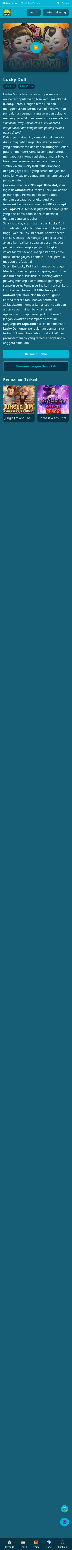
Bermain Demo (36, 354)
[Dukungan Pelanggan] (64, 1508)
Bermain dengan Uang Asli (36, 366)
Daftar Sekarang (56, 12)
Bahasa (66, 3)
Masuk (34, 12)
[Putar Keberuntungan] (64, 1522)
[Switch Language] (58, 3)
